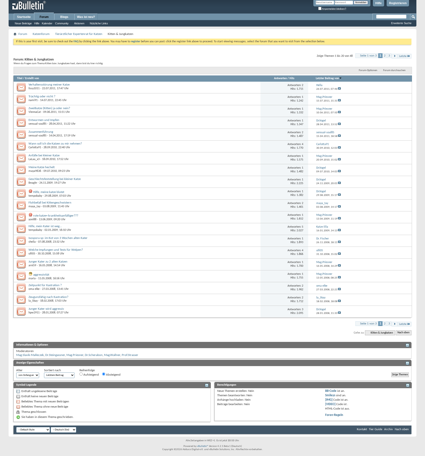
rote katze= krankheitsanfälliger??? (55, 215)
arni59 (32, 265)
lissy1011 (34, 88)
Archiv (388, 429)
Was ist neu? (86, 17)
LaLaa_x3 (34, 159)
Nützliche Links (99, 23)
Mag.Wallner (112, 355)
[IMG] (329, 399)
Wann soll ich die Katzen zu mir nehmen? (55, 143)
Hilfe (378, 3)
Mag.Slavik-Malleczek (30, 355)
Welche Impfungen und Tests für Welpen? (56, 249)
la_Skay (33, 300)
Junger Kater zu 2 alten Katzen (48, 261)
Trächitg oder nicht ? (42, 96)
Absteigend (113, 374)
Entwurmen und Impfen (44, 120)
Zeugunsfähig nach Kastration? (48, 297)
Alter (19, 370)
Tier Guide (375, 429)
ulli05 (32, 253)
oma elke (34, 289)
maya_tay (34, 206)
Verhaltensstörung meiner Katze (49, 84)
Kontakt (362, 429)
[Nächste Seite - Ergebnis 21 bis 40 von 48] (395, 56)
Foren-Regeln (334, 415)
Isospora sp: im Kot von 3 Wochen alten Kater (58, 238)
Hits (291, 78)
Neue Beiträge (23, 23)
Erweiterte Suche (401, 23)
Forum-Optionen (368, 70)
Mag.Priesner (74, 355)
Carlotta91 (35, 147)
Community (62, 23)
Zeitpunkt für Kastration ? (45, 285)
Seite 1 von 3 (368, 55)
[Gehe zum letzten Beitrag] (339, 89)
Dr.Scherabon (94, 355)
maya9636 (35, 171)
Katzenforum (41, 34)
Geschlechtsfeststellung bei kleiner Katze (55, 179)
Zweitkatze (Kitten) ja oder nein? (49, 108)
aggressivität (41, 274)
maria (32, 278)
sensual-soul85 (37, 123)
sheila (32, 241)
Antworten (280, 78)
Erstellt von (32, 78)
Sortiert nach (52, 370)
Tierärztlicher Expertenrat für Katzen (78, 34)
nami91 (33, 100)
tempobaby (35, 195)
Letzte (403, 56)
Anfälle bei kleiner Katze (44, 155)
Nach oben (403, 333)
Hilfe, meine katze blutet (48, 192)
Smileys (330, 395)
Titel (19, 78)
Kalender (47, 23)
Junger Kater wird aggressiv (46, 308)
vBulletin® (202, 446)
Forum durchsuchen (394, 70)
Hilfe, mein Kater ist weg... (45, 226)
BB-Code (330, 391)
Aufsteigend (91, 374)
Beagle (33, 182)
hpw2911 (34, 312)
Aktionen (79, 23)
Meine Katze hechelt (42, 167)
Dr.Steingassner (55, 355)
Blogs (64, 17)
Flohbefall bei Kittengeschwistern (50, 202)
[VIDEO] (330, 404)
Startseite (24, 17)
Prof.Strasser (130, 355)
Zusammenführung (41, 131)
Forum (44, 17)
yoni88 (32, 219)
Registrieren (398, 3)
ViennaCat (35, 112)
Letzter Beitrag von (327, 78)
